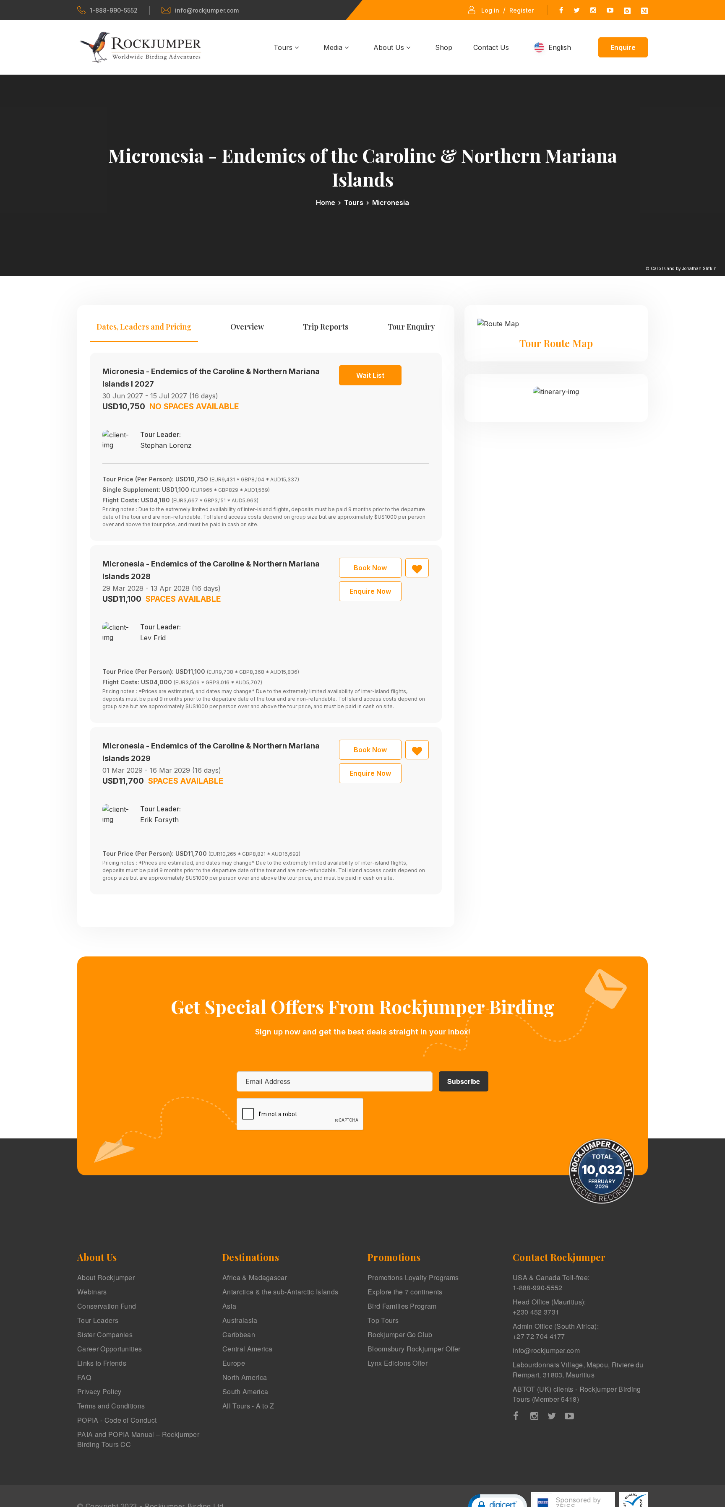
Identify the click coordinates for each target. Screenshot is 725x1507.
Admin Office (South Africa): (556, 1331)
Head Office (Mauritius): (549, 1307)
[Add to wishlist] (417, 567)
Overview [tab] (247, 327)
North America (244, 1377)
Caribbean (238, 1334)
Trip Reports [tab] (325, 327)
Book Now (370, 568)
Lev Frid (153, 638)
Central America (247, 1349)
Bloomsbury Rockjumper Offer (414, 1349)
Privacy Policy (99, 1391)
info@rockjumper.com (207, 10)
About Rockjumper (106, 1277)
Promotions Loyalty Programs (413, 1277)
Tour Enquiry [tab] (411, 327)
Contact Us (491, 47)
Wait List (370, 375)
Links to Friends (101, 1363)
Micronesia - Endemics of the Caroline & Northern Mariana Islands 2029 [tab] (211, 752)
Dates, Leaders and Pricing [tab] (143, 327)
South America (245, 1391)
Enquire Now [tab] (370, 591)
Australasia (240, 1320)
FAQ (84, 1377)
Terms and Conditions (111, 1406)
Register (521, 10)
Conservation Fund (106, 1306)
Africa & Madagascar (254, 1277)
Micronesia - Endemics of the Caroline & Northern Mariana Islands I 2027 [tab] (211, 377)
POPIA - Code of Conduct (116, 1420)
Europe (233, 1363)
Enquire (623, 47)
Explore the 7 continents (405, 1292)
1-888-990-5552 (114, 10)
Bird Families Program (402, 1306)
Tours (284, 47)
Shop (443, 47)
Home (325, 202)
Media (333, 47)
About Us (389, 47)
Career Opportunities (109, 1349)
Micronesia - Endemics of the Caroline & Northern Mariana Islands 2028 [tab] (211, 570)
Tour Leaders (97, 1320)
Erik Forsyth (159, 820)
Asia (229, 1306)
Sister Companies (105, 1334)
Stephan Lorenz (166, 445)
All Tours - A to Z (248, 1406)
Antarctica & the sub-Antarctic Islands (280, 1292)
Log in (490, 10)
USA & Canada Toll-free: (551, 1282)
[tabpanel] (266, 623)
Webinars (92, 1292)
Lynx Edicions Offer (398, 1363)
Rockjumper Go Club (400, 1334)
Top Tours (383, 1320)
